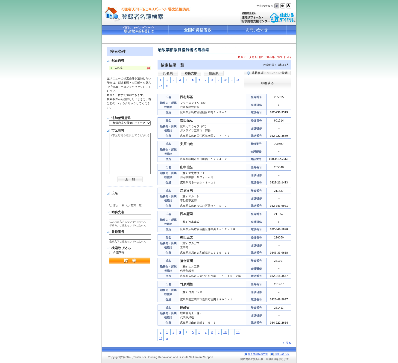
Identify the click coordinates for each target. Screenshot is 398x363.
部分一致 (118, 205)
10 (225, 79)
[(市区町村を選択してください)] (130, 136)
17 (160, 85)
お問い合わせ (282, 354)
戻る (288, 342)
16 (238, 79)
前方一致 (136, 205)
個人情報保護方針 (258, 354)
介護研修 (118, 252)
